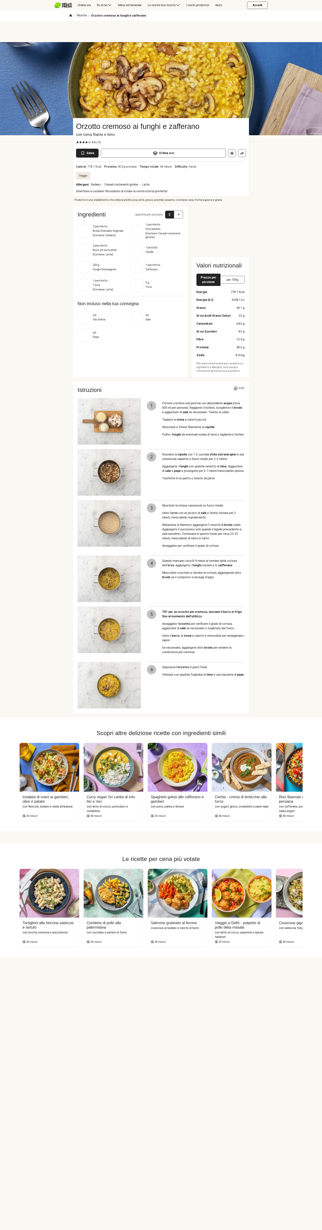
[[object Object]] (232, 153)
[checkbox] (77, 142)
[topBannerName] (161, 31)
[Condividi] (242, 153)
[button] (130, 214)
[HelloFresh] (63, 5)
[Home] (70, 15)
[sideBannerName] (220, 229)
